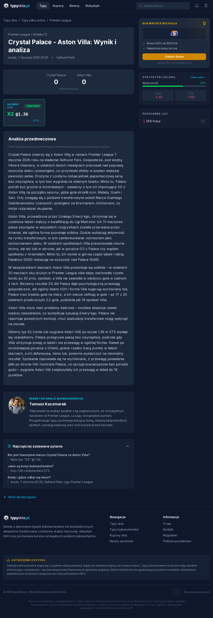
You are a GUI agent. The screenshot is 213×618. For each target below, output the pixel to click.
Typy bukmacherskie (124, 529)
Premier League (60, 20)
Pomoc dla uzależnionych (197, 592)
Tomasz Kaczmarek (47, 404)
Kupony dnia (118, 535)
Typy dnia (10, 20)
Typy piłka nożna (33, 20)
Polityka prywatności (177, 541)
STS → (37, 120)
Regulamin (170, 535)
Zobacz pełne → (198, 77)
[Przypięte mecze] (206, 6)
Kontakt (168, 529)
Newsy (74, 5)
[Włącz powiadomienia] (197, 6)
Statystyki (92, 5)
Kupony (58, 5)
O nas (167, 523)
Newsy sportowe (121, 541)
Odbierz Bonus (174, 56)
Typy (43, 5)
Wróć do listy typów (22, 497)
